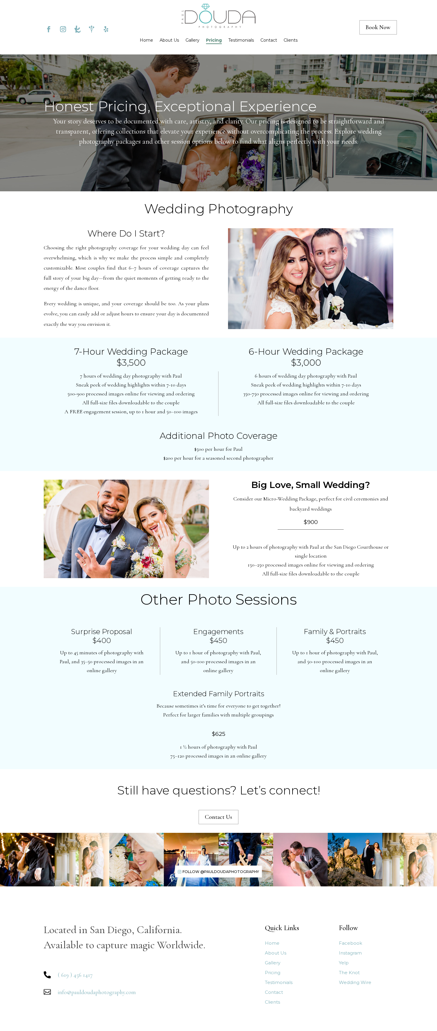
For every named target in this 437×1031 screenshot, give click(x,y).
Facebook (350, 943)
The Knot (349, 972)
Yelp (344, 963)
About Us (169, 40)
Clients (291, 40)
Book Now (378, 27)
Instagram (350, 953)
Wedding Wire (355, 982)
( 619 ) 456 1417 (75, 975)
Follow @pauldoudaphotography (221, 871)
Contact (268, 40)
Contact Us (218, 817)
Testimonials (241, 40)
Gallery (192, 40)
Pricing (214, 40)
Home (146, 40)
